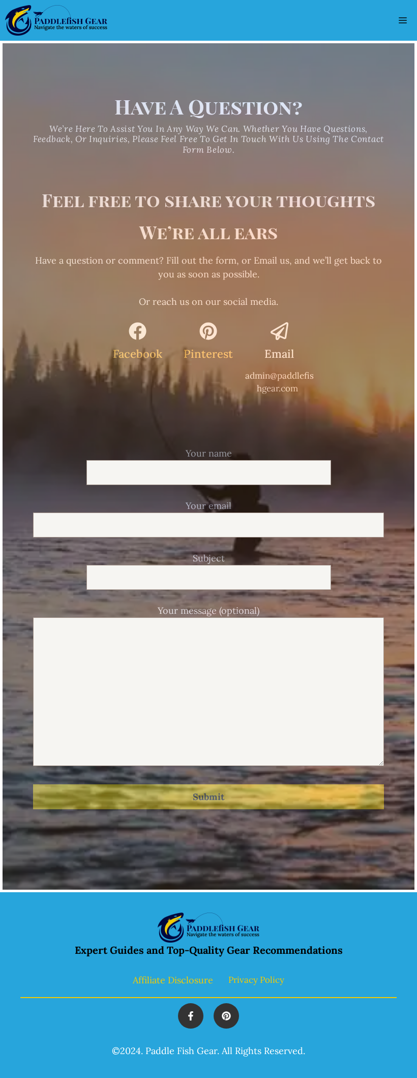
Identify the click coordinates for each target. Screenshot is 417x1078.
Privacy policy (256, 979)
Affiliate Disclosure (173, 980)
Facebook (137, 354)
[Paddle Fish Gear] (56, 20)
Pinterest (208, 354)
